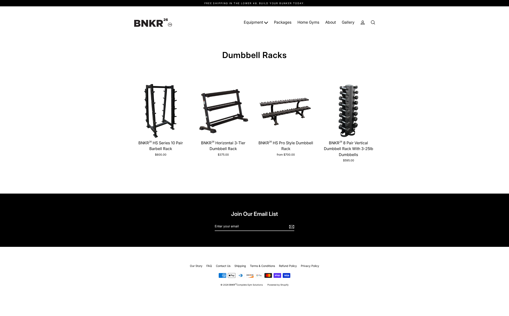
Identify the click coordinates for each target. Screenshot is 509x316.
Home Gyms (308, 22)
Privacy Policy (310, 266)
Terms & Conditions (262, 266)
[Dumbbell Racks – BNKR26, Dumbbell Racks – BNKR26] (153, 22)
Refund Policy (288, 266)
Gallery (348, 22)
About (330, 22)
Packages (282, 22)
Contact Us (223, 266)
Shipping (240, 266)
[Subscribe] (291, 226)
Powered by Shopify (277, 284)
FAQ (209, 266)
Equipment (254, 22)
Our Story (196, 266)
